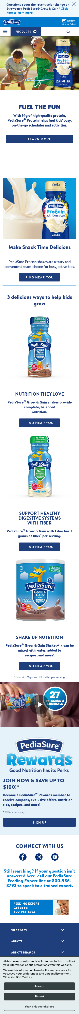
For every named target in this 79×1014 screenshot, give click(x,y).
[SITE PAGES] (62, 930)
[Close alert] (74, 4)
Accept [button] (39, 986)
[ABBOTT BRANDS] (62, 952)
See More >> (24, 977)
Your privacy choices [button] (39, 1006)
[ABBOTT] (62, 941)
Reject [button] (39, 996)
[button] (70, 31)
